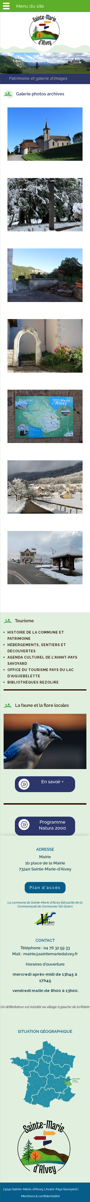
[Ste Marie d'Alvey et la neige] (45, 512)
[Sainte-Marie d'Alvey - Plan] (45, 441)
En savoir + (52, 781)
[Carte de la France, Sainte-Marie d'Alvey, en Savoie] (45, 1108)
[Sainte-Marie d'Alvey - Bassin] (45, 300)
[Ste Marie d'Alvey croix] (45, 230)
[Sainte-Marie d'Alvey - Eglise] (45, 159)
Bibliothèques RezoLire (33, 682)
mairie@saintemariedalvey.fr (50, 953)
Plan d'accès (45, 887)
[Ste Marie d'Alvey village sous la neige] (45, 583)
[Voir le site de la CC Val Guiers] (45, 924)
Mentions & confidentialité (40, 1196)
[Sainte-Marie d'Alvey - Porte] (45, 371)
